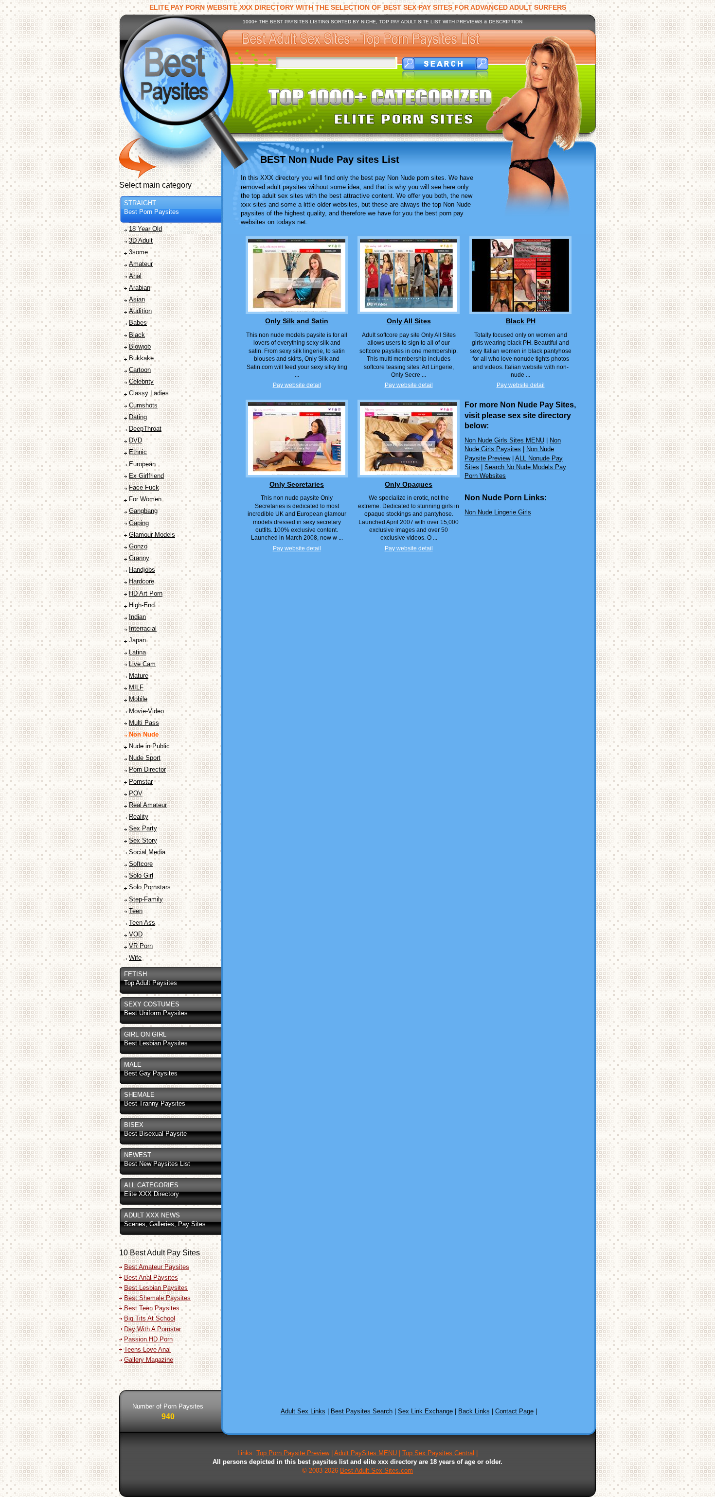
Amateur (141, 263)
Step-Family (146, 899)
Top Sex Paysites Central (438, 1453)
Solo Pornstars (150, 887)
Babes (138, 322)
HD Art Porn (145, 593)
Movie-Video (146, 711)
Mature (138, 675)
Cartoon (140, 369)
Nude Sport (145, 757)
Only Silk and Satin (296, 321)
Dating (138, 417)
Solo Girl (141, 875)
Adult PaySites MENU (365, 1453)
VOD (136, 934)
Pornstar (141, 781)
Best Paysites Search (362, 1411)
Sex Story (143, 840)
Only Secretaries (296, 484)
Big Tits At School (149, 1318)
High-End (142, 605)
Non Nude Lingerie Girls (498, 512)
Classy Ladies (149, 393)
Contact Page (514, 1411)
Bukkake (141, 358)
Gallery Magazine (148, 1359)
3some (138, 252)
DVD (135, 440)
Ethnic (138, 452)
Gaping (139, 523)
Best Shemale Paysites (157, 1298)
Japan (137, 640)
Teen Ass (142, 922)
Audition (140, 311)
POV (136, 793)
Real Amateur (148, 805)
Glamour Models (152, 534)
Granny (139, 558)
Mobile (138, 699)
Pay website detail (297, 385)
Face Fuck (144, 487)
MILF (136, 687)
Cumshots (143, 405)
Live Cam (142, 664)
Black (137, 334)
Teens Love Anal (147, 1349)
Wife (135, 957)
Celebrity (141, 381)
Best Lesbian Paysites (156, 1287)
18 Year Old (145, 228)
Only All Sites (409, 321)
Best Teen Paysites (151, 1308)
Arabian (139, 287)
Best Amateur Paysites (156, 1266)
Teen (136, 911)
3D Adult (141, 240)
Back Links (474, 1411)
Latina (137, 652)
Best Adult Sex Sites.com (376, 1470)
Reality (138, 816)
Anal (135, 276)
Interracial (143, 628)
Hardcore (141, 581)
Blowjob (140, 346)
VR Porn (141, 946)
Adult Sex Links (303, 1411)
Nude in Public (149, 746)
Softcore (141, 863)
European (142, 464)
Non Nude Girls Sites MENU (504, 440)
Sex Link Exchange (425, 1411)
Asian (137, 299)
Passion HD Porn (148, 1339)
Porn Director (147, 769)
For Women (145, 499)
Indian (137, 616)
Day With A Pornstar (152, 1329)
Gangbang (143, 510)
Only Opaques (408, 484)
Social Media (147, 852)
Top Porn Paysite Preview (292, 1453)
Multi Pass (144, 722)
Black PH (521, 321)
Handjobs (142, 569)
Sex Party (143, 828)
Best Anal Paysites (151, 1277)
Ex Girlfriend (146, 475)
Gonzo (138, 546)
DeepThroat (145, 428)
